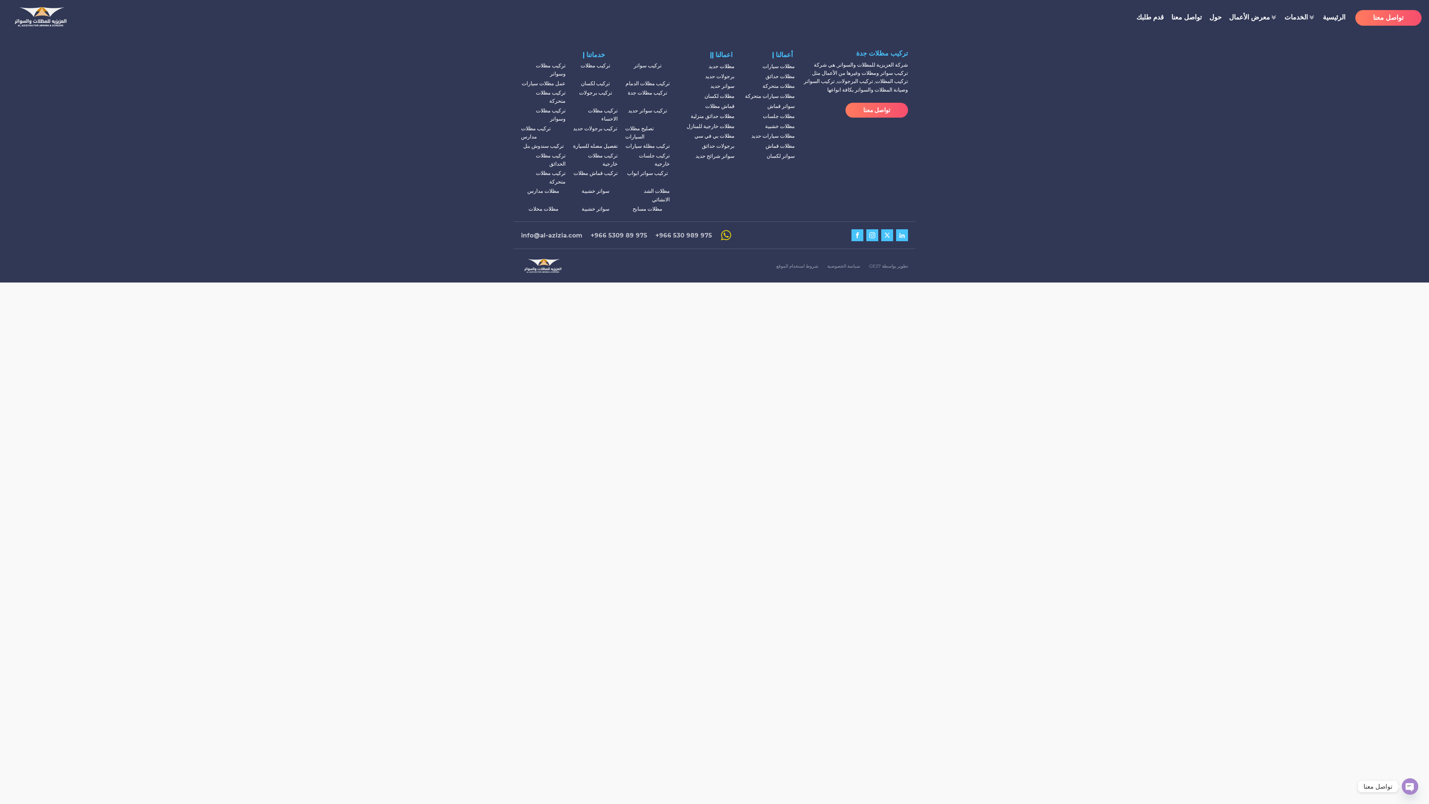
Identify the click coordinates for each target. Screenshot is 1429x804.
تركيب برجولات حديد (595, 128)
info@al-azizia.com (551, 235)
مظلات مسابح (647, 209)
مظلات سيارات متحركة (770, 96)
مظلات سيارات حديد (773, 136)
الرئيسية (1334, 17)
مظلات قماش (780, 146)
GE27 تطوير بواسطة (888, 266)
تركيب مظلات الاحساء (603, 115)
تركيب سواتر (648, 65)
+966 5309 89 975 (619, 235)
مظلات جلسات (779, 116)
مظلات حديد (722, 66)
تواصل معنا (1186, 17)
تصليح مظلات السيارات (639, 132)
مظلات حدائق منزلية (713, 116)
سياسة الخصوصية (843, 266)
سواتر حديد (722, 86)
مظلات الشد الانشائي (657, 195)
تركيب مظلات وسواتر (551, 70)
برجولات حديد (720, 76)
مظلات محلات (543, 209)
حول (1215, 17)
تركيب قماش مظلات (595, 173)
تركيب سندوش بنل (543, 146)
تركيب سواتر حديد (647, 111)
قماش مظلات (720, 106)
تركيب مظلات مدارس (536, 132)
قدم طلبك (1150, 17)
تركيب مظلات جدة (647, 93)
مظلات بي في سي (714, 136)
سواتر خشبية (596, 191)
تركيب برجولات (595, 93)
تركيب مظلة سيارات (648, 146)
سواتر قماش (781, 106)
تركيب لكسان (595, 83)
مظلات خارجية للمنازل (711, 126)
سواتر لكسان (781, 156)
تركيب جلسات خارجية (654, 160)
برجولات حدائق (718, 146)
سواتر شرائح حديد (715, 156)
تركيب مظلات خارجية (603, 160)
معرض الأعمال (1249, 17)
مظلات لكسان (719, 96)
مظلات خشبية (780, 126)
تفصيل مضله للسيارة (595, 146)
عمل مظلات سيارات (543, 83)
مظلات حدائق (780, 76)
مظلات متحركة (779, 86)
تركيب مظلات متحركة (551, 97)
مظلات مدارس (543, 191)
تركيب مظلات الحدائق (551, 160)
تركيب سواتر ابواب (647, 173)
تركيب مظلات (595, 65)
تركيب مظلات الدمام (648, 83)
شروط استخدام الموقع (797, 266)
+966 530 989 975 (683, 235)
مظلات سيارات (779, 66)
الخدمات (1296, 17)
